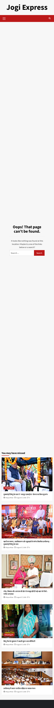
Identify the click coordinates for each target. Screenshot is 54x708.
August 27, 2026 (21, 498)
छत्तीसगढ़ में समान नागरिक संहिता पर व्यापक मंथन (19, 688)
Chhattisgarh (9, 488)
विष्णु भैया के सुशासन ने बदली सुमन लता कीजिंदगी (19, 641)
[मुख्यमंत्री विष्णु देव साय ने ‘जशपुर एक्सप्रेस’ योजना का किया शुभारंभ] (27, 474)
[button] (4, 18)
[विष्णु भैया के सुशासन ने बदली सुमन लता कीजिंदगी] (27, 621)
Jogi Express (27, 7)
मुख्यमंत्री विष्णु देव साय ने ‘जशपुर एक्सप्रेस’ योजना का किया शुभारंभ (26, 494)
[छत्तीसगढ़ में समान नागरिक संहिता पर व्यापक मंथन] (27, 668)
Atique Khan (9, 498)
